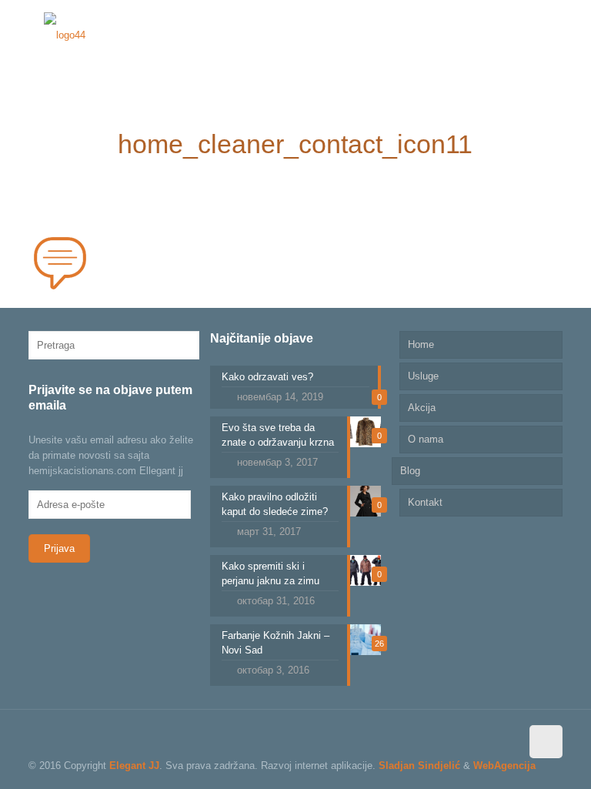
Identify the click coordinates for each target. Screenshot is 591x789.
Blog (410, 470)
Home (421, 344)
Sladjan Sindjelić (419, 765)
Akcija (422, 407)
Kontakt (425, 502)
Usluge (423, 376)
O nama (425, 439)
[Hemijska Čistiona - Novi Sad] (64, 34)
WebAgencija (504, 765)
